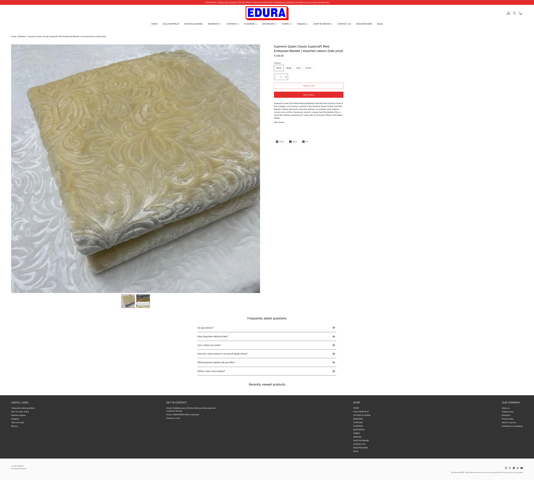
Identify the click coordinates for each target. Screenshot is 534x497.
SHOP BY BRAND (321, 23)
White (279, 68)
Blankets (22, 36)
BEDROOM (213, 23)
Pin (306, 142)
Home (13, 36)
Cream (308, 68)
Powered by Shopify (18, 468)
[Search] (514, 13)
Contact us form (173, 418)
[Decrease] (276, 77)
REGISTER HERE (364, 23)
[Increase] (286, 77)
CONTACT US (344, 23)
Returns (14, 426)
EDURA (21, 466)
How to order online (20, 411)
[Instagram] (506, 468)
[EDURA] (267, 13)
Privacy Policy (508, 419)
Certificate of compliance (512, 426)
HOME (154, 23)
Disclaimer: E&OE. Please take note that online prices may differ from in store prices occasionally (487, 472)
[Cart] (520, 13)
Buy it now (308, 94)
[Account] (508, 13)
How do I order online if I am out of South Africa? (222, 353)
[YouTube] (521, 468)
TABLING (301, 23)
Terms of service (509, 422)
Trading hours (508, 411)
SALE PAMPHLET (171, 23)
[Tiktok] (517, 468)
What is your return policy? (211, 371)
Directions (506, 415)
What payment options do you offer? (216, 362)
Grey (298, 68)
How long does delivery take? (212, 336)
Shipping (15, 419)
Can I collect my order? (209, 345)
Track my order (17, 422)
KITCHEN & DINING (193, 23)
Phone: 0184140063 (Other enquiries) (182, 414)
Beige (288, 68)
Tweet (281, 142)
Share (294, 142)
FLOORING (249, 23)
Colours (277, 63)
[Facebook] (510, 468)
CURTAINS (231, 23)
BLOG (380, 23)
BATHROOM (268, 23)
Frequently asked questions (23, 408)
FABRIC (285, 23)
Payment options (18, 415)
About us (506, 408)
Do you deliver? (205, 327)
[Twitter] (514, 468)
